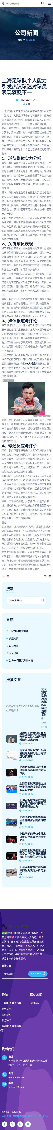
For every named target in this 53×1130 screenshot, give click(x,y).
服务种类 (13, 653)
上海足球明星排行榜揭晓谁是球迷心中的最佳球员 (32, 770)
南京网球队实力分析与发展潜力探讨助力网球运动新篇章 (32, 753)
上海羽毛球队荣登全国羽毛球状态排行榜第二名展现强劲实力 (32, 803)
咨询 (21, 660)
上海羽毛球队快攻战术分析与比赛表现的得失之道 (32, 837)
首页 (20, 40)
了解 (18, 631)
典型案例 (13, 638)
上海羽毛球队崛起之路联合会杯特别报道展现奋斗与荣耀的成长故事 (32, 853)
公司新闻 (13, 645)
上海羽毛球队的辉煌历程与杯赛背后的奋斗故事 (32, 820)
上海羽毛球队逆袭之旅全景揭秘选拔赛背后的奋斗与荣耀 (32, 786)
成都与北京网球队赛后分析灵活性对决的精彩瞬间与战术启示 (32, 736)
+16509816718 (16, 1077)
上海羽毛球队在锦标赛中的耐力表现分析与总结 (32, 870)
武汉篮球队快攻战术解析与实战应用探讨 (44, 702)
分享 (28, 104)
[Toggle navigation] (49, 3)
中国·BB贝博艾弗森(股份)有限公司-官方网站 (25, 1116)
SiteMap (34, 1003)
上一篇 (5, 576)
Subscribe (36, 973)
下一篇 (47, 576)
